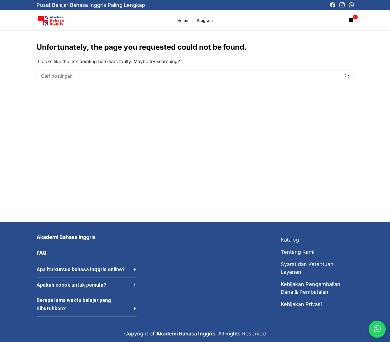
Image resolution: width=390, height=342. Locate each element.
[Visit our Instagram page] (342, 5)
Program (205, 20)
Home (182, 20)
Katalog (290, 240)
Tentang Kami (297, 252)
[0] (350, 20)
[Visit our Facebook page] (333, 5)
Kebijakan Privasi (301, 304)
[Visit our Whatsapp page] (351, 5)
